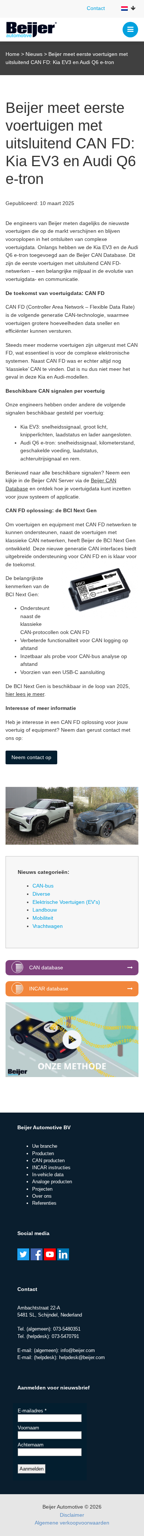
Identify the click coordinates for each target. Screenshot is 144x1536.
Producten (43, 1153)
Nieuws (33, 54)
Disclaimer (72, 1515)
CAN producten (48, 1160)
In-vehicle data (48, 1174)
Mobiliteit (42, 918)
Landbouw (44, 910)
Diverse (41, 894)
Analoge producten (52, 1181)
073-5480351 (66, 1329)
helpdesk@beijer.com (82, 1357)
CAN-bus (43, 886)
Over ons (42, 1196)
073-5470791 (65, 1336)
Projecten (42, 1189)
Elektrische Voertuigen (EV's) (66, 902)
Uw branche (44, 1146)
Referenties (44, 1203)
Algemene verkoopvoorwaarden (72, 1523)
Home (13, 54)
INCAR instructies (51, 1167)
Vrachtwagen (47, 926)
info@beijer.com (78, 1350)
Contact (96, 8)
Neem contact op (31, 757)
